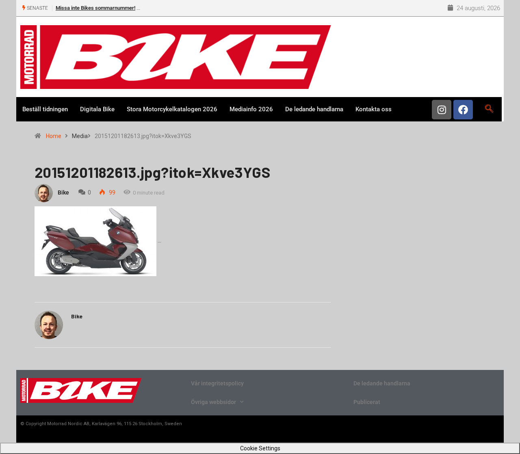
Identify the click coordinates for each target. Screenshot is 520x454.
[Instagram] (441, 109)
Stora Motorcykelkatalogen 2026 (172, 109)
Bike (63, 192)
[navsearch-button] (489, 109)
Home (53, 136)
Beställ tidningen (45, 109)
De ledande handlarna (314, 109)
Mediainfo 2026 (251, 109)
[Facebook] (463, 109)
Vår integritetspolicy (217, 383)
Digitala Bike (97, 109)
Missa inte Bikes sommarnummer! (95, 8)
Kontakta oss (373, 109)
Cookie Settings (260, 448)
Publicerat (366, 402)
